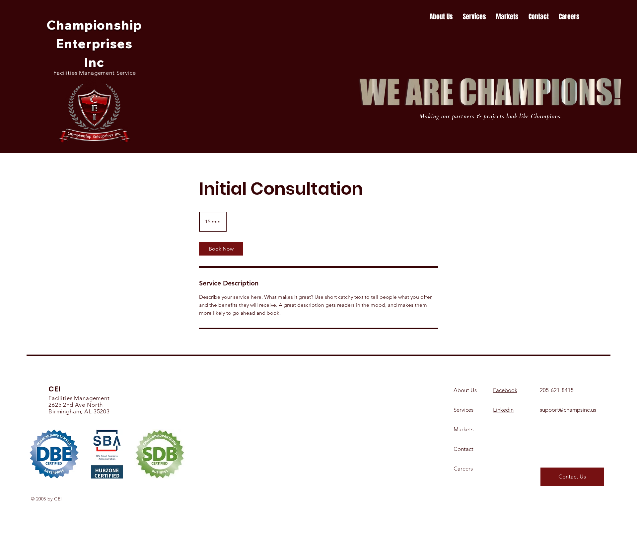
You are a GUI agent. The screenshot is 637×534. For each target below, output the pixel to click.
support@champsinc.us (568, 409)
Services (463, 409)
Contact (463, 449)
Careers (463, 468)
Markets (463, 429)
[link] (221, 249)
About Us (465, 390)
